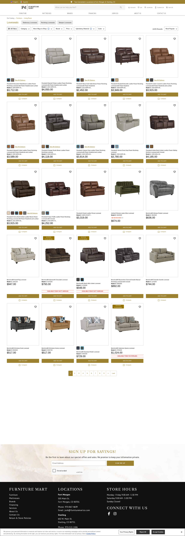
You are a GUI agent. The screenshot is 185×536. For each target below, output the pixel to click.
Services (115, 13)
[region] (92, 532)
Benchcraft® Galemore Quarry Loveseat (122, 348)
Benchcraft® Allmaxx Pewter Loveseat (157, 213)
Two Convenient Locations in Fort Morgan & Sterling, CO (94, 2)
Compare (24, 98)
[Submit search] (120, 7)
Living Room (28, 18)
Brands (70, 13)
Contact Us (161, 13)
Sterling (62, 515)
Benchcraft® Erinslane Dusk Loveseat (18, 348)
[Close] (181, 532)
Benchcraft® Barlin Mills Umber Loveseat (88, 283)
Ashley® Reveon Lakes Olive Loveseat (122, 213)
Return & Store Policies (20, 518)
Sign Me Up (120, 463)
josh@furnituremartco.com (77, 510)
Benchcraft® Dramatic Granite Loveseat (157, 280)
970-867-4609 (71, 506)
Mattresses (46, 13)
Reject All (143, 532)
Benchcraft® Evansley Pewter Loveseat (87, 352)
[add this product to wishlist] (35, 38)
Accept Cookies (158, 532)
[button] (14, 2)
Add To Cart (23, 94)
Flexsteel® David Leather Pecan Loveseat (88, 213)
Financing (92, 13)
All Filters (14, 29)
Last (113, 373)
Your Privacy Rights (126, 532)
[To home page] (30, 7)
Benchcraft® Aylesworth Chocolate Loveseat (54, 280)
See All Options (20, 80)
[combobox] (25, 29)
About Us (137, 13)
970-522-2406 (71, 527)
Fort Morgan (64, 494)
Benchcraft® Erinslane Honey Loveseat (53, 348)
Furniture (23, 13)
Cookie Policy (90, 533)
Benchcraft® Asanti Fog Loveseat (16, 280)
